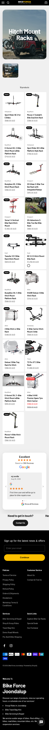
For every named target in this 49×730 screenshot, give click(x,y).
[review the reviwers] (11, 484)
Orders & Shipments (11, 593)
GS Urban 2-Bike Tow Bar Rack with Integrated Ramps (35, 187)
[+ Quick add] (20, 138)
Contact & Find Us (34, 580)
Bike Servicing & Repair (12, 619)
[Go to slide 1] (22, 500)
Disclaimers (7, 598)
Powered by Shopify (30, 665)
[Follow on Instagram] (11, 645)
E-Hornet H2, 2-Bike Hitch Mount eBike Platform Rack (13, 151)
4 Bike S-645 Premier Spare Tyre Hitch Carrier (35, 398)
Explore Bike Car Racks (36, 619)
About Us (31, 575)
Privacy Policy (8, 580)
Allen (28, 289)
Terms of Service (9, 575)
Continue (24, 557)
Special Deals (32, 623)
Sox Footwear (32, 628)
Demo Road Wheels (10, 632)
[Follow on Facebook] (4, 645)
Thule (29, 359)
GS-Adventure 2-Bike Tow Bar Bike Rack (34, 223)
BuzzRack (30, 111)
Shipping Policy (9, 584)
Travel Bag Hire (9, 628)
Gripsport (30, 181)
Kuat (6, 253)
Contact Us (20, 523)
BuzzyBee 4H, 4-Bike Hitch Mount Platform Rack (13, 296)
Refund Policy (8, 589)
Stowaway (30, 325)
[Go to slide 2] (24, 500)
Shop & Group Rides (11, 623)
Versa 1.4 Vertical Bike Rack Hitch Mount (12, 223)
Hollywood (8, 111)
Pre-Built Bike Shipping (12, 637)
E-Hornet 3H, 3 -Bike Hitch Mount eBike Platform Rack (13, 398)
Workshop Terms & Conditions (10, 604)
